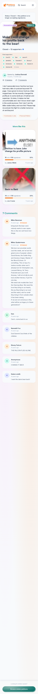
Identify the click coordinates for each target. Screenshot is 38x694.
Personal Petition (24, 116)
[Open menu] (33, 5)
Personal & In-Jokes (10, 25)
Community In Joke (10, 116)
